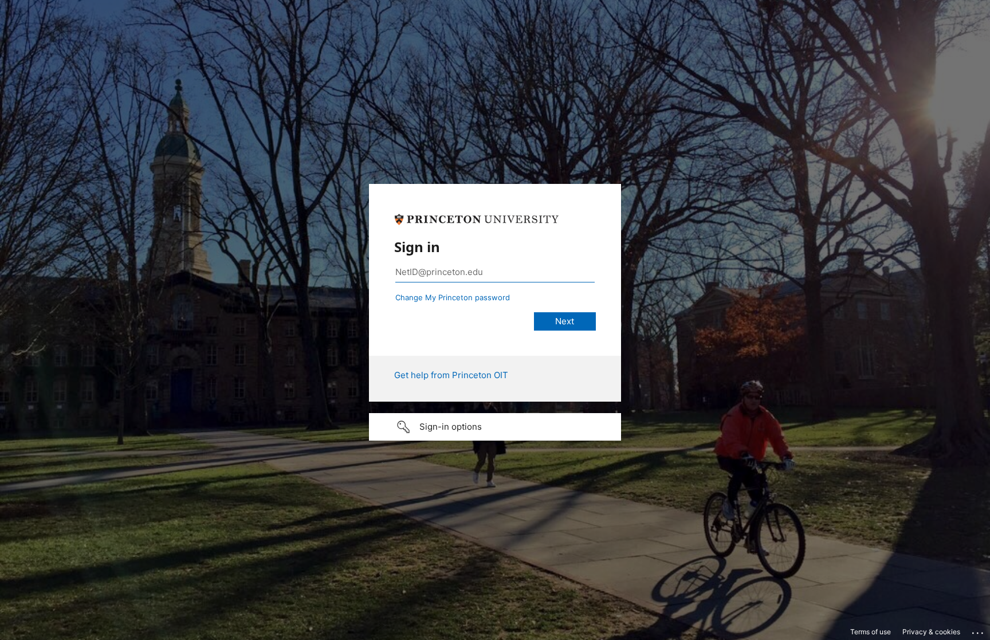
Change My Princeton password (452, 297)
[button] (495, 427)
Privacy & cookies (931, 631)
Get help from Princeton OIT (451, 375)
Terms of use (870, 631)
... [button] (978, 630)
